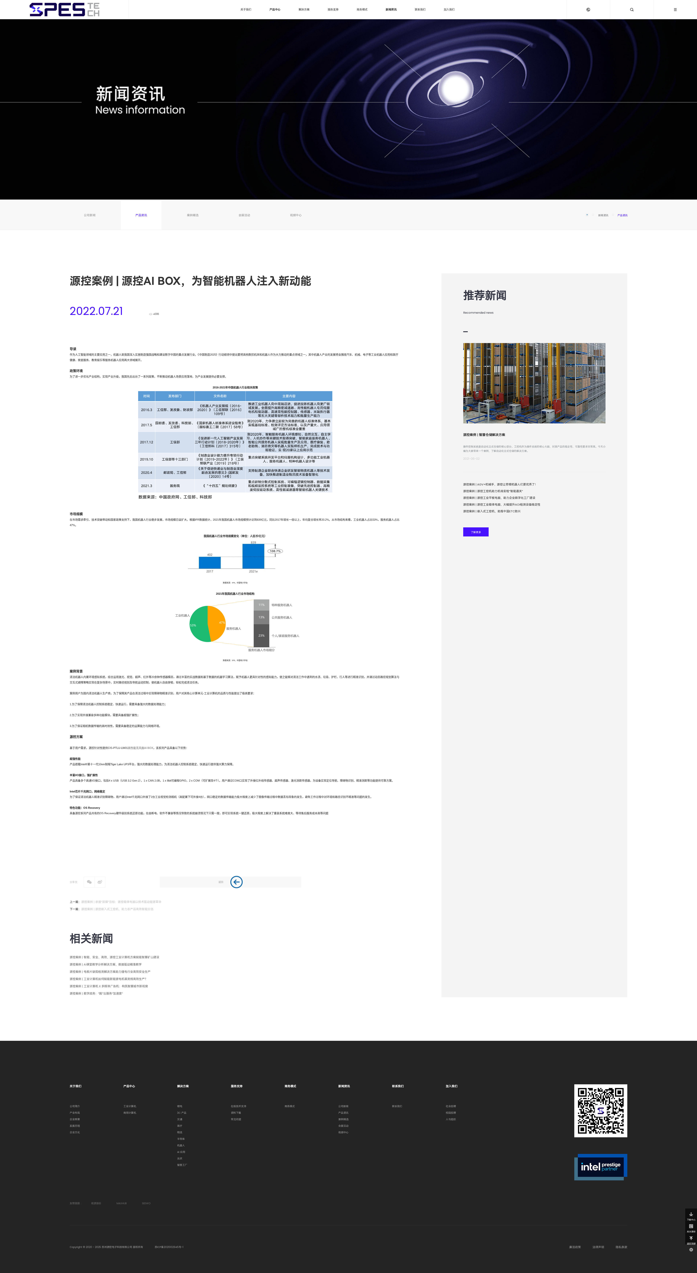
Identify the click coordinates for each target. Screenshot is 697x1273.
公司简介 (75, 1106)
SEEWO (146, 1203)
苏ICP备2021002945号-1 (169, 1247)
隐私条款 (621, 1247)
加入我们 (449, 9)
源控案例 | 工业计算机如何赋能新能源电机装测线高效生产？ (109, 979)
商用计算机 (129, 1113)
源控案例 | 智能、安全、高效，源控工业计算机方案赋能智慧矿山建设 (114, 957)
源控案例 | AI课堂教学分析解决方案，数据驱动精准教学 (106, 964)
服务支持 (333, 9)
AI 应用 (181, 1152)
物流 (179, 1132)
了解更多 (476, 532)
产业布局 (75, 1113)
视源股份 (96, 1203)
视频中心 (296, 215)
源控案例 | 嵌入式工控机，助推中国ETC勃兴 (492, 511)
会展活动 (244, 215)
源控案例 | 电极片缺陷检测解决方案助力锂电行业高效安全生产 (110, 972)
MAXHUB (122, 1203)
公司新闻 (89, 215)
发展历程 (75, 1126)
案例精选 (193, 215)
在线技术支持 (238, 1106)
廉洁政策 (575, 1247)
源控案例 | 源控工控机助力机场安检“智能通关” (493, 491)
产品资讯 (141, 215)
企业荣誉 (75, 1119)
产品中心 (275, 9)
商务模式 (362, 9)
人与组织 (451, 1119)
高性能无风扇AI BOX (140, 747)
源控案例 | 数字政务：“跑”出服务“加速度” (96, 993)
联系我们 (420, 9)
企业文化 (75, 1132)
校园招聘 (451, 1113)
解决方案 (304, 9)
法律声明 (598, 1247)
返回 (220, 882)
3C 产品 (181, 1113)
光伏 (179, 1158)
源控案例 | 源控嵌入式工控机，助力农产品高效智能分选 (117, 909)
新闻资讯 (391, 9)
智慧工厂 (182, 1165)
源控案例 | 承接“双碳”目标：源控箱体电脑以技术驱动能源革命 (121, 902)
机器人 (181, 1145)
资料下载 (236, 1113)
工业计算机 (129, 1106)
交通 (179, 1119)
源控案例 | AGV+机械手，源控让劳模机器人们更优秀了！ (500, 484)
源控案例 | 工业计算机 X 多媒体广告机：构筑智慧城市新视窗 (109, 986)
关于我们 (246, 9)
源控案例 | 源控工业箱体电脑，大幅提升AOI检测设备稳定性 (501, 505)
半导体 (181, 1139)
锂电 (179, 1106)
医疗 (179, 1126)
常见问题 (236, 1119)
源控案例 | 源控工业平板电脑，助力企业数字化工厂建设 (499, 498)
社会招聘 (451, 1106)
